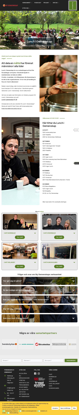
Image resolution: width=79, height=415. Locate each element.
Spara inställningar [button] (65, 408)
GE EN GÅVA (23, 373)
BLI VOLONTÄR (23, 389)
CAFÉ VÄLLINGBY (54, 383)
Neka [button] (74, 408)
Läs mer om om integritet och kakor (11, 409)
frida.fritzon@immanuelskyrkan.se (11, 108)
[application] (31, 2)
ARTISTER (22, 392)
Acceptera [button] (55, 408)
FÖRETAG (22, 380)
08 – (8, 393)
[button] (3, 411)
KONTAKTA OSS (24, 382)
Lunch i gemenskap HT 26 (9, 99)
